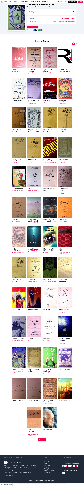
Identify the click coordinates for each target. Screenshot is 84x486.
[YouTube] (68, 466)
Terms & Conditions (49, 470)
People (27, 1)
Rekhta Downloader (49, 462)
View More (42, 439)
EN (52, 1)
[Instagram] (71, 466)
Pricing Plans (47, 465)
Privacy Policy (48, 469)
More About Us (8, 475)
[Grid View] (73, 44)
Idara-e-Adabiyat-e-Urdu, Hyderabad (64, 21)
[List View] (76, 44)
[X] (66, 466)
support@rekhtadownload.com (71, 463)
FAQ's (38, 1)
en (63, 473)
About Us (33, 1)
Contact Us (44, 1)
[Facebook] (63, 466)
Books (22, 1)
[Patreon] (76, 466)
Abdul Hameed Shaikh (68, 18)
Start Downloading (32, 27)
